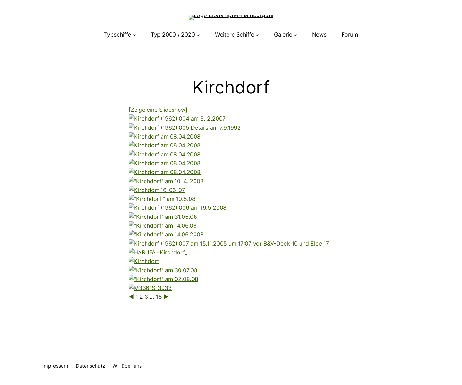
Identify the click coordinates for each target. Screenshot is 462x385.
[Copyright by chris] (165, 136)
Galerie (283, 34)
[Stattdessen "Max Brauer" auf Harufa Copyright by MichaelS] (163, 216)
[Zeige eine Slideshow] (158, 109)
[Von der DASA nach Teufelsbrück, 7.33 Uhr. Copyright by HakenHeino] (166, 181)
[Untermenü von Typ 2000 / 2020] (198, 35)
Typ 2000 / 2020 (173, 34)
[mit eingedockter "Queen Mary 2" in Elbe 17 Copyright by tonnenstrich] (229, 243)
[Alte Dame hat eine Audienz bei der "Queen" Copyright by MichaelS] (163, 270)
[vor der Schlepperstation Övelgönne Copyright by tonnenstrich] (177, 118)
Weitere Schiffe (234, 34)
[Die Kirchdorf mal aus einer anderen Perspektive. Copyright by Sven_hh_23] (166, 234)
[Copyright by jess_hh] (157, 190)
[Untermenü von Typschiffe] (134, 35)
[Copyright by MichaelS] (162, 198)
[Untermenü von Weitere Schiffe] (257, 35)
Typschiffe (117, 34)
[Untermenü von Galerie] (295, 35)
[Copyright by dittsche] (150, 288)
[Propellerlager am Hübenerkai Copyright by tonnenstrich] (185, 127)
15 (159, 296)
